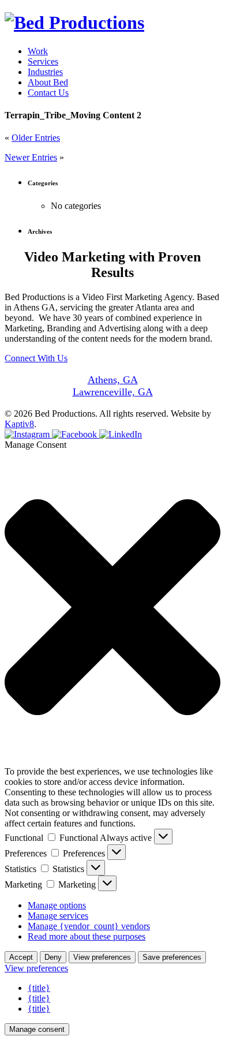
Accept (21, 957)
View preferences (102, 957)
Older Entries (36, 138)
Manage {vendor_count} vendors (89, 926)
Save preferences (171, 957)
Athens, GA (113, 380)
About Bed (48, 82)
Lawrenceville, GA (113, 392)
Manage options (57, 905)
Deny (53, 957)
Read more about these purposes (86, 936)
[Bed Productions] (74, 22)
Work (38, 51)
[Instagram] (28, 434)
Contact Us (48, 93)
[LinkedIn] (120, 434)
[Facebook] (75, 434)
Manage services (58, 916)
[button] (112, 608)
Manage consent (37, 1029)
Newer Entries (31, 157)
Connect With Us (36, 358)
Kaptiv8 (19, 424)
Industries (45, 72)
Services (43, 61)
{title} (39, 988)
